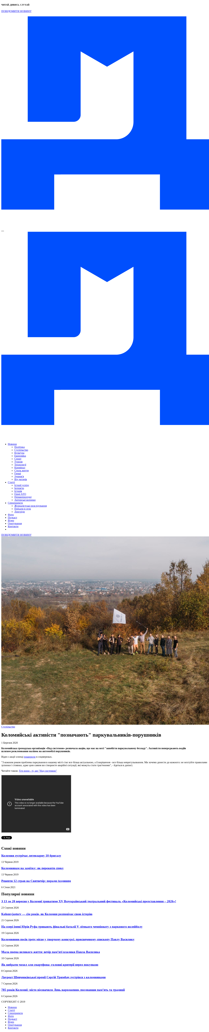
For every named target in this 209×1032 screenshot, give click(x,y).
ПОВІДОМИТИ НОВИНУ (16, 11)
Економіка (20, 455)
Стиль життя (21, 470)
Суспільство (21, 450)
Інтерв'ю (19, 488)
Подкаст (12, 517)
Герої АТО (20, 494)
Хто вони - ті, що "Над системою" (38, 770)
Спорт (17, 458)
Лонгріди (19, 511)
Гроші (17, 473)
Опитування (15, 523)
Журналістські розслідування (30, 505)
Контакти (13, 526)
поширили (30, 756)
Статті (11, 482)
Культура (19, 453)
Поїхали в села (22, 508)
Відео (11, 520)
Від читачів (20, 479)
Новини (12, 444)
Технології (20, 464)
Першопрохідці (23, 497)
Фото (11, 514)
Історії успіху (21, 485)
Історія (18, 491)
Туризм (18, 461)
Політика (19, 447)
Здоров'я (19, 476)
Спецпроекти (15, 502)
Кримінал (19, 467)
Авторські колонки (25, 500)
